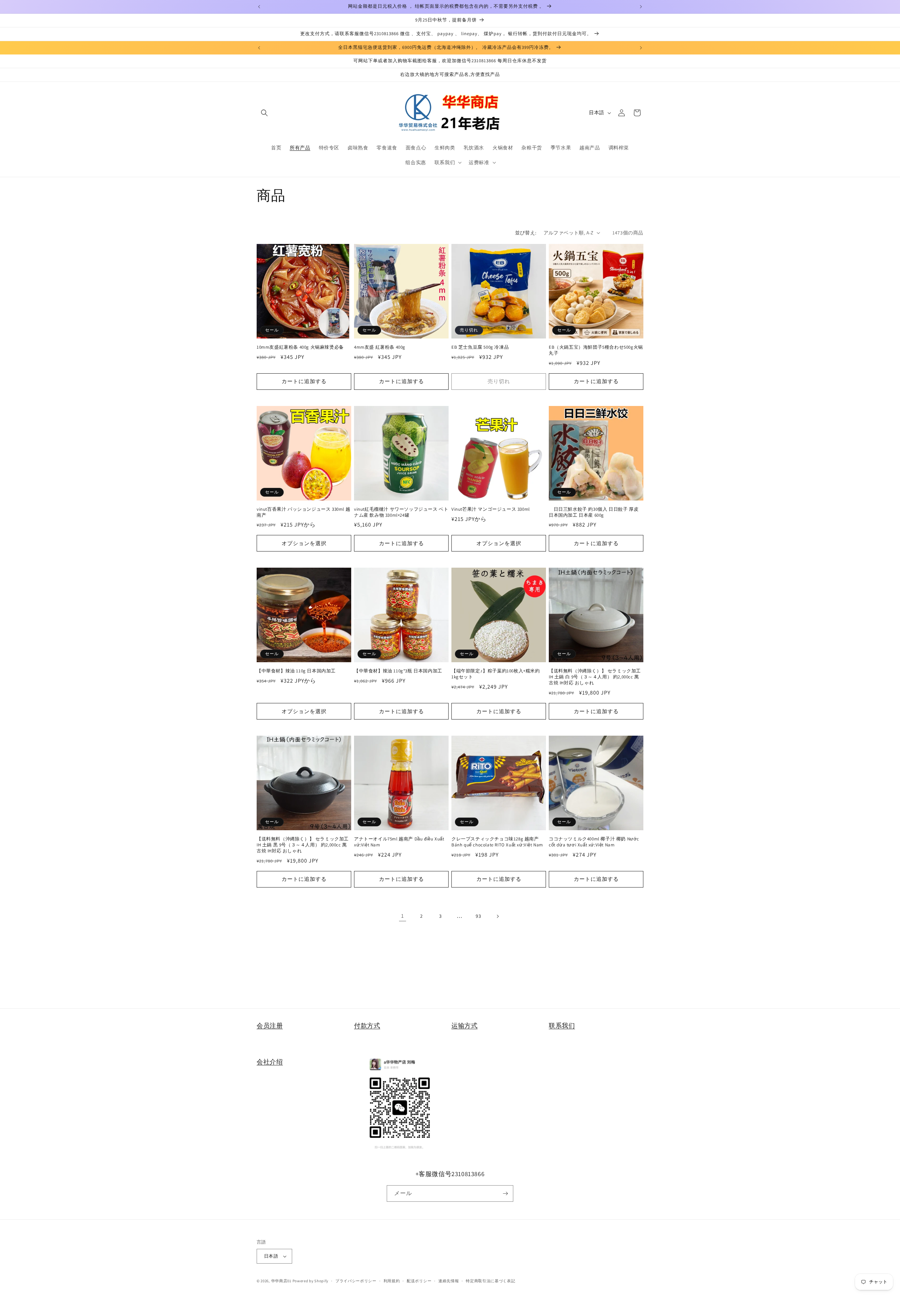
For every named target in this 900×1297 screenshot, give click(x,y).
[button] (264, 113)
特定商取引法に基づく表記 (490, 1280)
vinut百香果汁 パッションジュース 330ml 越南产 (303, 512)
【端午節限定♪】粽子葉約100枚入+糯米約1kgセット (495, 674)
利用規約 (392, 1280)
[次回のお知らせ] (641, 6)
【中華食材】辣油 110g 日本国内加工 (296, 671)
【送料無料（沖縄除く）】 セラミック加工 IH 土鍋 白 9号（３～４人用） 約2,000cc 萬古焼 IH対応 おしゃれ (595, 677)
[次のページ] (497, 916)
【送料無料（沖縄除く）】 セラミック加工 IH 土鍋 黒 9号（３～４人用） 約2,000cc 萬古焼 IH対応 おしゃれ (303, 845)
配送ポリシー (419, 1280)
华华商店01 (281, 1280)
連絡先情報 (448, 1280)
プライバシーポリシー (356, 1280)
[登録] (505, 1193)
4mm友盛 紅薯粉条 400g (379, 347)
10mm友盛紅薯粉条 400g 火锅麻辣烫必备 (300, 347)
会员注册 (270, 1025)
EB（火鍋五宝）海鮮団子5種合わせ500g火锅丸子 (596, 350)
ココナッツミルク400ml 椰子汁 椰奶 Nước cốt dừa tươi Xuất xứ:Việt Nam (594, 842)
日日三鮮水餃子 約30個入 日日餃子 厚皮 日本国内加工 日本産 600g (593, 512)
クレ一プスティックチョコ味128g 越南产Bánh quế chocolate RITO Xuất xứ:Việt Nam (497, 842)
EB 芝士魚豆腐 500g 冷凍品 (480, 347)
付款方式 (367, 1025)
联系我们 (562, 1025)
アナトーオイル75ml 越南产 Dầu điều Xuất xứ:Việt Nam (399, 842)
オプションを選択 (304, 543)
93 (478, 916)
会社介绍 (270, 1062)
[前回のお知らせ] (259, 6)
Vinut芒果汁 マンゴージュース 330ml (490, 509)
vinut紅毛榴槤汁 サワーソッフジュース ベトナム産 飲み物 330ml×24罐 (401, 512)
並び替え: (525, 233)
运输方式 (464, 1025)
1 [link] (402, 915)
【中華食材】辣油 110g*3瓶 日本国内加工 (398, 671)
